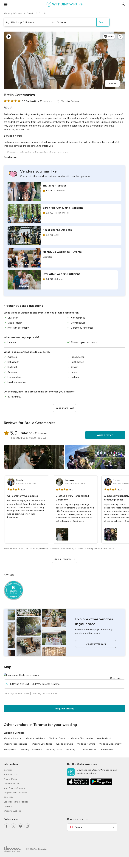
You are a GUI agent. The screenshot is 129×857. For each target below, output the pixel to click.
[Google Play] (101, 784)
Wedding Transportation (16, 744)
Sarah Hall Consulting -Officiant (63, 207)
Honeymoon (10, 749)
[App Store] (78, 784)
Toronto (42, 13)
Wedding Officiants (13, 13)
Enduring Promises (55, 185)
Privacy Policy (10, 779)
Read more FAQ (65, 408)
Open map (115, 678)
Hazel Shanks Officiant (57, 229)
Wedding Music (104, 738)
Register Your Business (15, 792)
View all (112, 83)
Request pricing (64, 708)
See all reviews (63, 559)
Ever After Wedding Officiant (61, 274)
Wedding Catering (13, 738)
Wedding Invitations (35, 738)
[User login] (123, 4)
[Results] (8, 36)
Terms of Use (10, 774)
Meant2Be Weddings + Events (62, 252)
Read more (10, 157)
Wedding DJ (72, 749)
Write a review (105, 435)
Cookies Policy (11, 783)
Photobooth (107, 749)
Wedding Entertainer (42, 744)
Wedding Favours (58, 738)
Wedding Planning (86, 744)
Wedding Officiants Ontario (17, 693)
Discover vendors (96, 644)
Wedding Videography (110, 744)
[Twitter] (13, 826)
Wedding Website (12, 811)
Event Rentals (89, 749)
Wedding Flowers (64, 744)
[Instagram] (27, 826)
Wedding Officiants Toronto (45, 693)
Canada (78, 827)
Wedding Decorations (31, 749)
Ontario (31, 13)
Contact (8, 770)
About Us (8, 797)
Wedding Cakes (54, 749)
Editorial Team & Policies (16, 801)
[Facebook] (6, 826)
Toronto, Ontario (70, 101)
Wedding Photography (82, 738)
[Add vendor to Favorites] (120, 36)
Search (102, 22)
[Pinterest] (20, 826)
